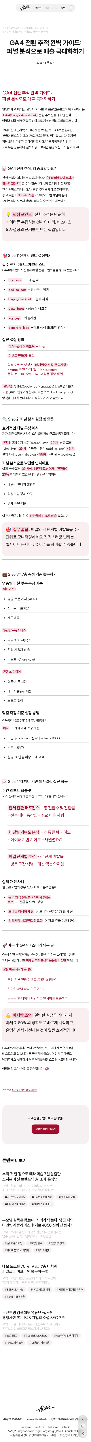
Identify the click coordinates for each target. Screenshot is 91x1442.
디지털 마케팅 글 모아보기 (24, 1089)
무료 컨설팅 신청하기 (45, 1129)
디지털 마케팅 (29, 28)
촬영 (63, 7)
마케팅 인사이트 (13, 28)
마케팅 (38, 7)
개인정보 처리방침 (70, 1435)
